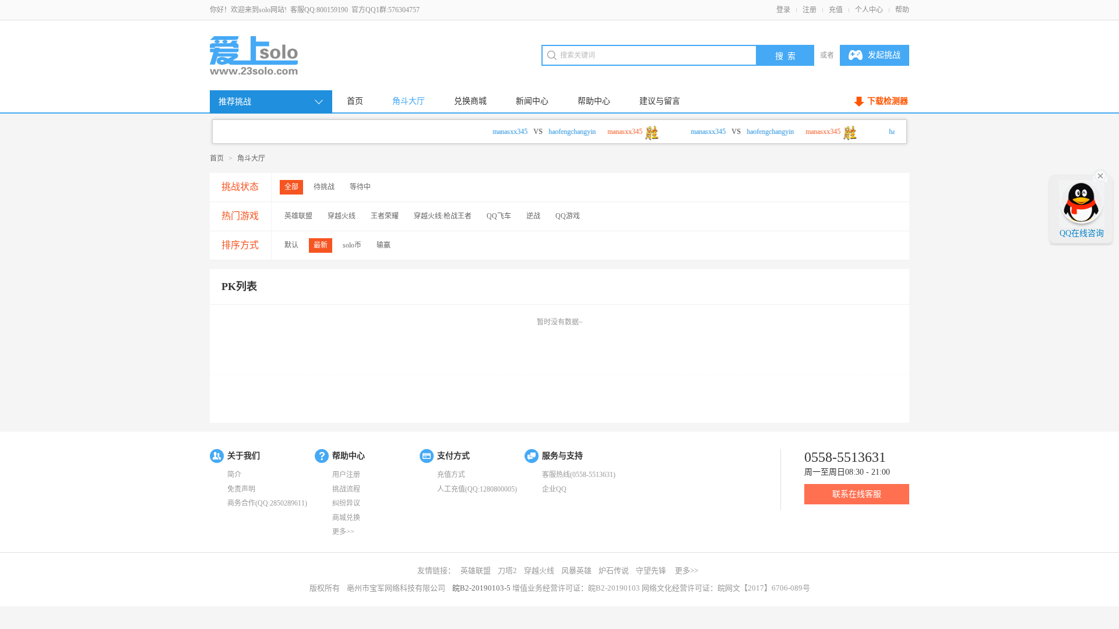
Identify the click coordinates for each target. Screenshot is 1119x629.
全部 (291, 187)
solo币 (352, 245)
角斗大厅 (408, 101)
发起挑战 (884, 55)
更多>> (343, 532)
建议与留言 (659, 101)
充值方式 (451, 475)
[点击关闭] (1100, 175)
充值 (836, 10)
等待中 (360, 187)
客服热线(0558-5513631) (578, 475)
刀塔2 (507, 570)
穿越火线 (342, 216)
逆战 (533, 216)
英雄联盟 (298, 216)
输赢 (383, 245)
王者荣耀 (385, 216)
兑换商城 (470, 101)
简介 (234, 475)
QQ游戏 (567, 216)
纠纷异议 (346, 503)
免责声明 (241, 489)
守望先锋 (651, 570)
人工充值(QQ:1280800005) (477, 489)
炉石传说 (614, 570)
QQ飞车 (499, 216)
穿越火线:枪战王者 (442, 216)
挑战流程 (346, 489)
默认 (291, 245)
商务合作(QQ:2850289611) (267, 503)
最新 (321, 245)
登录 (783, 10)
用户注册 (346, 475)
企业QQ (554, 489)
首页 (355, 101)
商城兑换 (346, 518)
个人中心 (869, 10)
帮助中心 (594, 101)
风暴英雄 (576, 570)
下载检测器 (887, 101)
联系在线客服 (856, 494)
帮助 (902, 10)
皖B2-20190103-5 (481, 588)
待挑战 (324, 187)
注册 (810, 10)
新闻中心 (532, 101)
